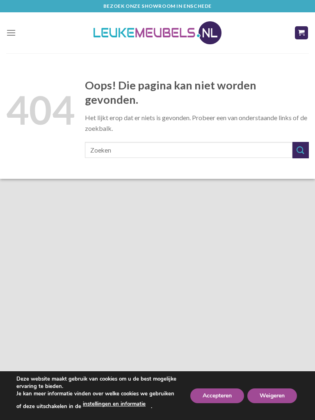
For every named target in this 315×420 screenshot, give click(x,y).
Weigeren (272, 395)
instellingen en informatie (114, 404)
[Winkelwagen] (301, 33)
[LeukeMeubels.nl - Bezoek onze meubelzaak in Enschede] (157, 32)
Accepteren (217, 395)
